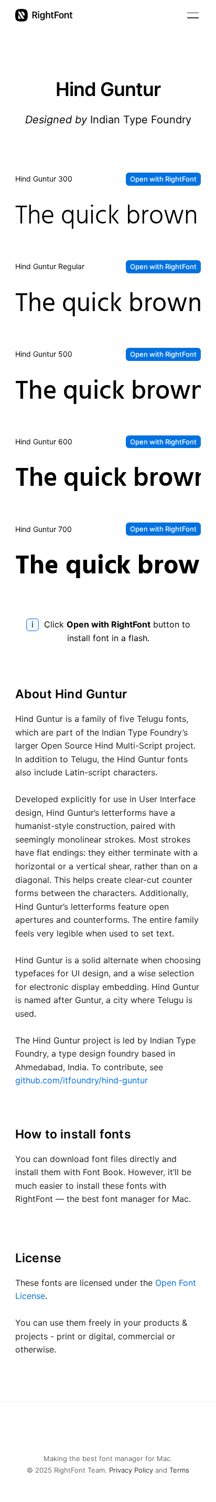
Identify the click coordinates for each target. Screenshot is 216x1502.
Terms (179, 1470)
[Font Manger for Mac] (44, 15)
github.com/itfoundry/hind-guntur (81, 1080)
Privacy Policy (131, 1470)
